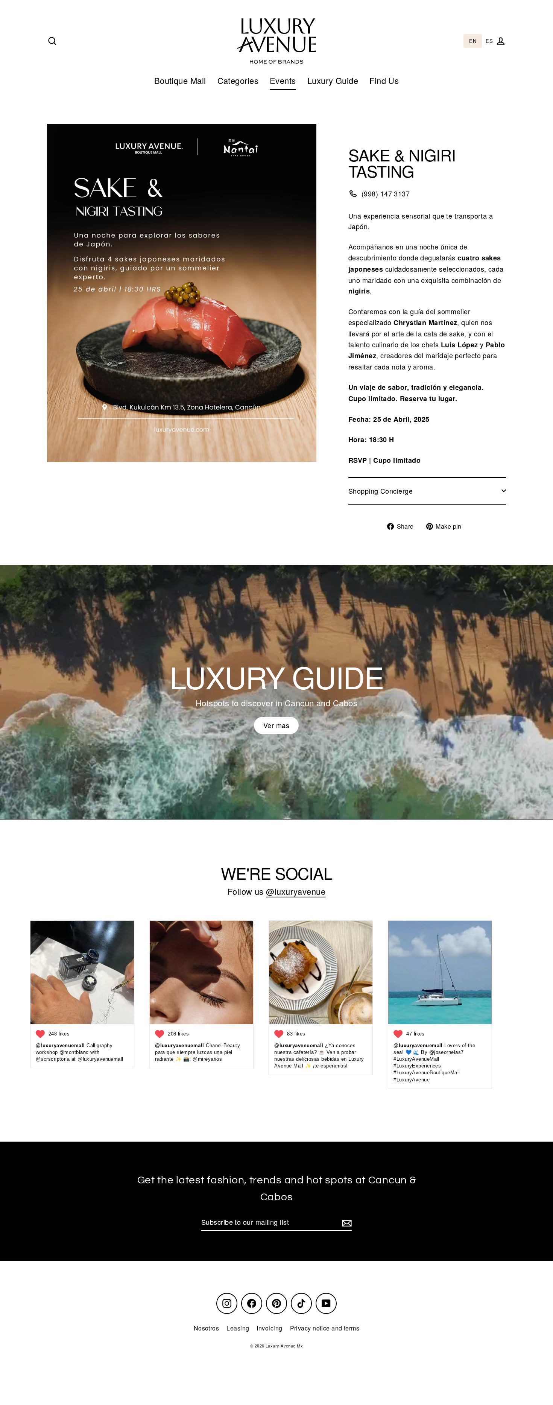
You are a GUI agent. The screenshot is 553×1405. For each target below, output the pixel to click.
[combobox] (472, 41)
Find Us (384, 80)
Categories (238, 80)
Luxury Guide (332, 80)
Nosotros (206, 1328)
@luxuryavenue (295, 891)
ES (489, 41)
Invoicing (269, 1328)
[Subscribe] (346, 1222)
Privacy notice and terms (325, 1328)
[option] (489, 41)
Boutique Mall (180, 80)
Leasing (237, 1328)
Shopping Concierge (380, 491)
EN (472, 41)
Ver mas (276, 725)
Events (283, 80)
